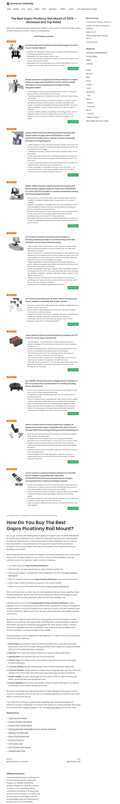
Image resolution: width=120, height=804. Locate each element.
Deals (30, 9)
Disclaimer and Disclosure (96, 53)
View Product (73, 68)
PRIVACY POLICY (93, 117)
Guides (36, 9)
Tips (88, 95)
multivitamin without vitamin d (98, 22)
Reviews (16, 9)
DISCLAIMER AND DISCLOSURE (87, 9)
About (88, 60)
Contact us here (29, 707)
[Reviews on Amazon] (16, 61)
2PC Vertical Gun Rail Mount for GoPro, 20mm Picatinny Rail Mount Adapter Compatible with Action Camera (51, 300)
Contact (89, 63)
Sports (88, 99)
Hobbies (90, 103)
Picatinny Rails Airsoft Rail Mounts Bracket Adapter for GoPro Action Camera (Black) (51, 46)
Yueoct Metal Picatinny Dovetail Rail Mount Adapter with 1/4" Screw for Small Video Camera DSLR (51, 336)
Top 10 (44, 9)
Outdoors (91, 106)
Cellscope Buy (92, 42)
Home (9, 9)
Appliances (90, 92)
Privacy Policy (91, 56)
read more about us (54, 707)
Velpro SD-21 (91, 32)
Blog (23, 9)
